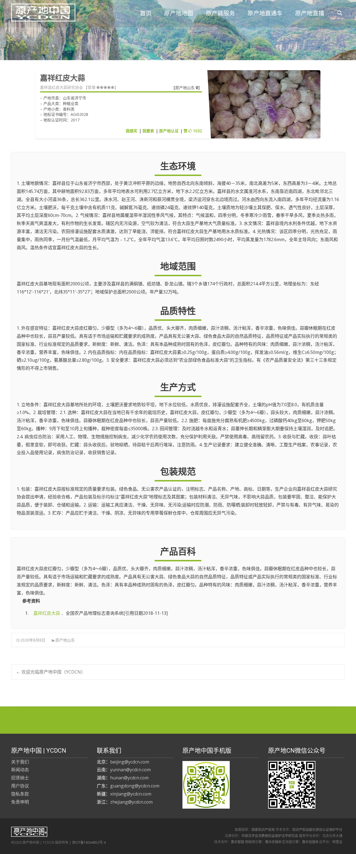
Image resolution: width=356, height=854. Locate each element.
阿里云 (337, 842)
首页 (146, 13)
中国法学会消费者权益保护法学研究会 (269, 835)
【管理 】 (101, 87)
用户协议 (20, 786)
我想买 (131, 130)
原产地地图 (178, 13)
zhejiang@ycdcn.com (131, 802)
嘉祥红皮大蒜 (46, 613)
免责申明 (20, 802)
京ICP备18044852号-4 (89, 842)
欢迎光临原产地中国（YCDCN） (50, 672)
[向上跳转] (29, 613)
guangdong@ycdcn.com (134, 786)
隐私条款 (20, 794)
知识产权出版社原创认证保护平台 (317, 829)
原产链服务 (220, 13)
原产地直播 (309, 13)
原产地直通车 (265, 13)
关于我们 (20, 762)
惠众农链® (273, 842)
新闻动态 (20, 770)
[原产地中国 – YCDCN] (38, 11)
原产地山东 (185, 87)
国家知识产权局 (263, 829)
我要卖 (148, 130)
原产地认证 (169, 130)
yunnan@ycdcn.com (130, 770)
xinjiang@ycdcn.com (130, 794)
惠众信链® (310, 842)
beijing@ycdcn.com (129, 762)
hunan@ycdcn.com (129, 778)
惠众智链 (237, 842)
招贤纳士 (20, 778)
